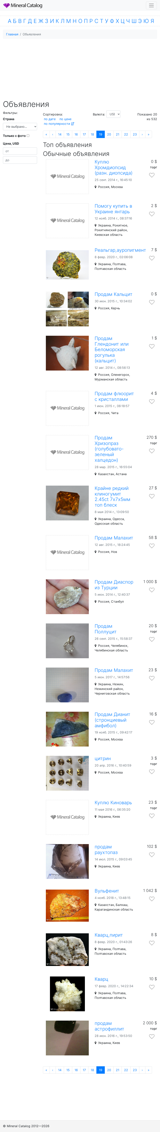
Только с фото (14, 136)
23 (135, 134)
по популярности (57, 124)
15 (68, 134)
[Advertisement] (80, 69)
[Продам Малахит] (67, 552)
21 (117, 134)
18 (92, 134)
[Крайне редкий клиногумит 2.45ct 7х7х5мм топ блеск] (67, 503)
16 (76, 134)
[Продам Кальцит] (67, 309)
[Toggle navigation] (151, 5)
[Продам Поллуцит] (67, 640)
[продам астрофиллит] (67, 1038)
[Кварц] (67, 993)
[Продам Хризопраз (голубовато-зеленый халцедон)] (67, 452)
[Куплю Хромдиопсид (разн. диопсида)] (67, 176)
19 (100, 134)
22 (126, 134)
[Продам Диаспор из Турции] (67, 596)
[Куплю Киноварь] (67, 817)
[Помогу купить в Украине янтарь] (67, 220)
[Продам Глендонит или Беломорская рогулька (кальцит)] (67, 353)
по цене (65, 119)
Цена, (11, 143)
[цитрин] (67, 773)
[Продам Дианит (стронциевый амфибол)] (67, 729)
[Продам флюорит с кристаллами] (67, 408)
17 (84, 134)
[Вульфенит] (67, 905)
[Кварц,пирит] (67, 949)
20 (109, 134)
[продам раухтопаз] (67, 861)
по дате (50, 119)
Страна (8, 119)
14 (59, 134)
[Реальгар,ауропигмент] (67, 264)
